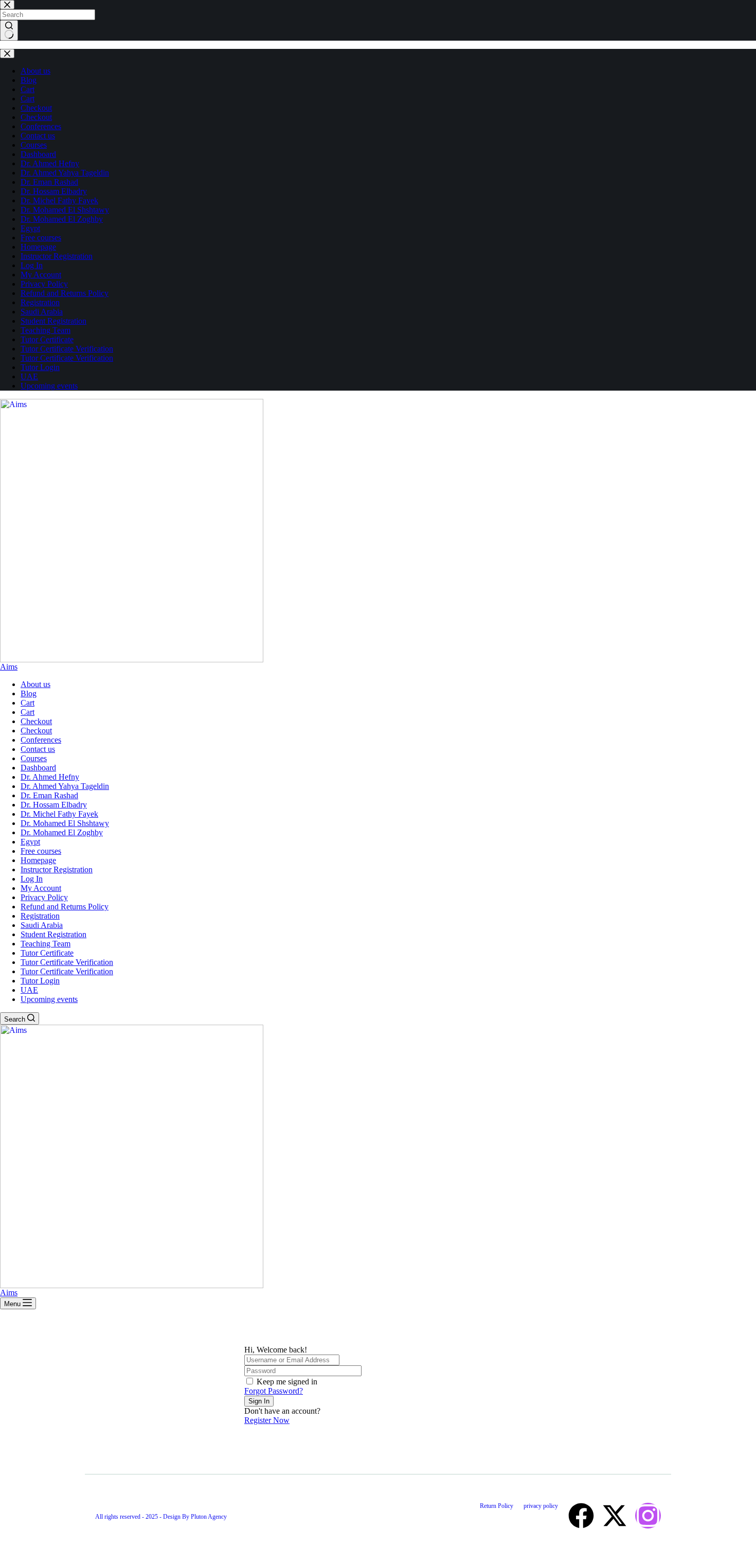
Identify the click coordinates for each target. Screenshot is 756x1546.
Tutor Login (40, 980)
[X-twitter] (614, 1516)
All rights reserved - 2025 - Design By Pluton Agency (161, 1516)
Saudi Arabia (42, 925)
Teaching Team (45, 943)
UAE (29, 990)
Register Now (267, 1420)
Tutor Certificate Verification (67, 962)
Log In (32, 878)
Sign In (258, 1401)
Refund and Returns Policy (65, 906)
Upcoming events (49, 999)
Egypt (30, 841)
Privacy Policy (44, 897)
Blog (29, 693)
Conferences (41, 739)
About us (35, 684)
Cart (27, 702)
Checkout (36, 721)
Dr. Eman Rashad (49, 795)
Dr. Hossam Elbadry (54, 804)
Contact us (38, 749)
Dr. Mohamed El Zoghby (62, 832)
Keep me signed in (287, 1381)
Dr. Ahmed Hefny (50, 776)
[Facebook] (581, 1516)
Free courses (41, 851)
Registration (40, 915)
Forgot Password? (273, 1390)
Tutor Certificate (47, 952)
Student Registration (53, 934)
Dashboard (38, 767)
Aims (8, 666)
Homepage (38, 860)
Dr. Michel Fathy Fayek (59, 814)
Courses (34, 758)
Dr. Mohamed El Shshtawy (65, 823)
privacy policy (541, 1505)
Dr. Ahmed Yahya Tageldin (65, 786)
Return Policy (496, 1505)
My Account (41, 888)
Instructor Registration (57, 869)
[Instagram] (648, 1516)
